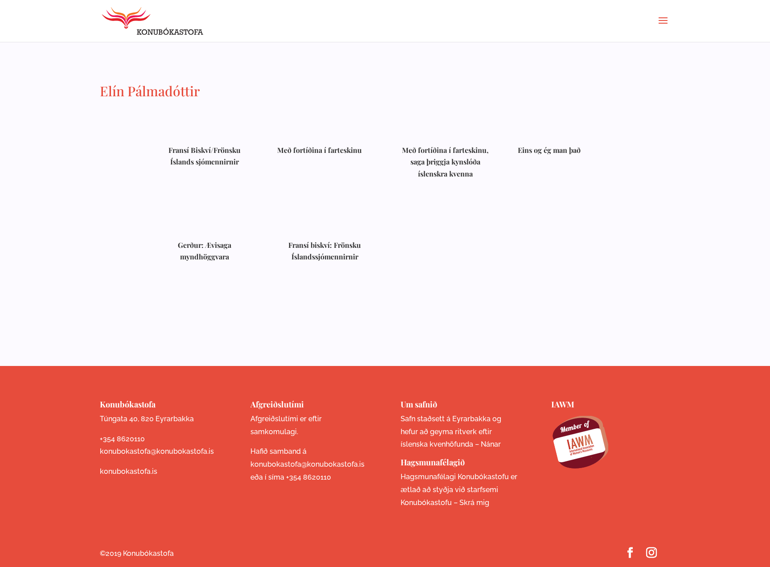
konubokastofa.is (128, 471)
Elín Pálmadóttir (150, 91)
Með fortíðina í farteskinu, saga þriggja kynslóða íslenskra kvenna (445, 161)
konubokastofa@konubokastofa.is (157, 451)
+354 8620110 (122, 439)
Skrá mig (474, 502)
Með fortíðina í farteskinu (319, 150)
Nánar (491, 444)
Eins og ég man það (549, 150)
